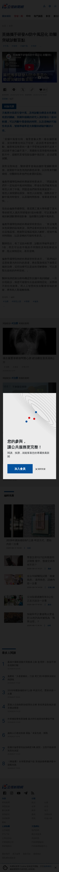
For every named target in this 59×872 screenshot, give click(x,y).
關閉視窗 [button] (41, 469)
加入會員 (20, 468)
